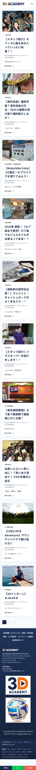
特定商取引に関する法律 (8, 744)
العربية (8, 749)
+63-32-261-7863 (10, 660)
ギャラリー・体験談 (25, 636)
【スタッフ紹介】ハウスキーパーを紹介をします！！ (17, 356)
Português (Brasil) (12, 754)
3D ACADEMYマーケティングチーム (16, 55)
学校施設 (30, 633)
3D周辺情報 (8, 164)
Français (25, 749)
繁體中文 (29, 752)
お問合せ (6, 768)
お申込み (30, 768)
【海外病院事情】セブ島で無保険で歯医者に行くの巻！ (17, 414)
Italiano (20, 754)
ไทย (30, 749)
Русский (13, 749)
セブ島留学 (12, 636)
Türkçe (18, 752)
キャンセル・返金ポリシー (24, 742)
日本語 (3, 749)
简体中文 (23, 752)
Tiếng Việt (4, 752)
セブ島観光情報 (16, 164)
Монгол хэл (12, 752)
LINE (18, 768)
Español (19, 749)
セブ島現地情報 (9, 406)
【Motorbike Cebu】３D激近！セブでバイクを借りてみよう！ (18, 172)
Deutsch (25, 754)
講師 (4, 636)
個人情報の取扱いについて (9, 742)
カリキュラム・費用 (18, 633)
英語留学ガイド (18, 640)
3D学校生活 (8, 35)
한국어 (3, 754)
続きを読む (9, 66)
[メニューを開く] (32, 3)
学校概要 (6, 633)
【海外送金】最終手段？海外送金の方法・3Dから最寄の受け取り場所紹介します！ (17, 110)
